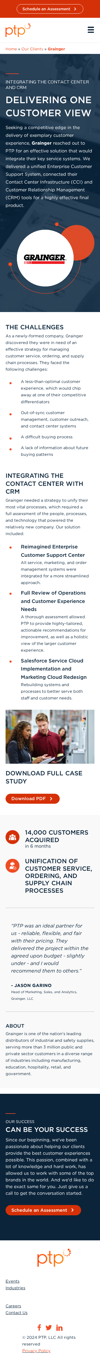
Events (12, 1281)
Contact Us (17, 1312)
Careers (13, 1305)
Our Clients (32, 49)
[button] (50, 9)
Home (11, 49)
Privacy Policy (36, 1350)
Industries (15, 1287)
